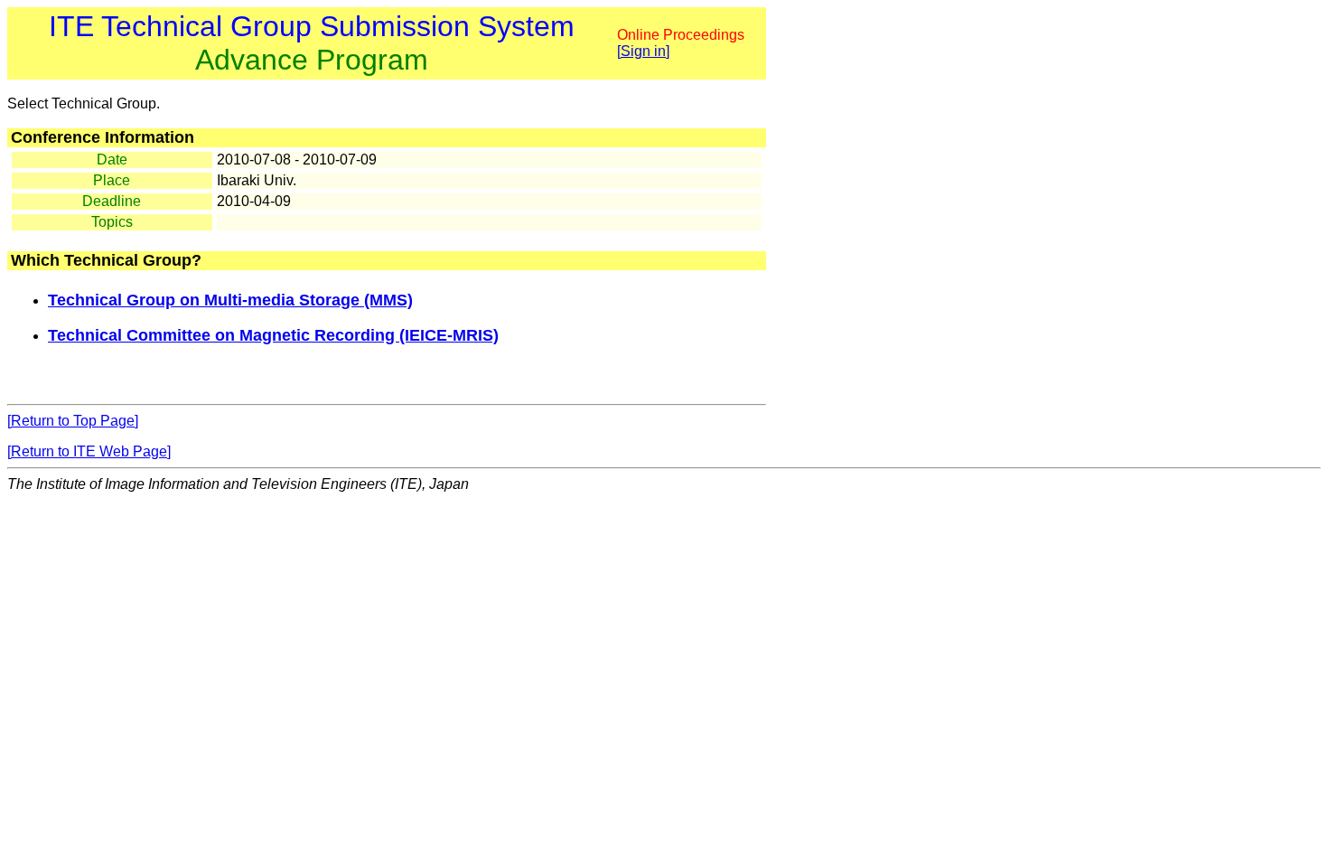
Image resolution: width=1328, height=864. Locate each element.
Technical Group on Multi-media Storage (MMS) (230, 300)
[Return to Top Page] (72, 420)
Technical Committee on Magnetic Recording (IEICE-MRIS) (273, 335)
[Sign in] (643, 51)
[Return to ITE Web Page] (89, 451)
